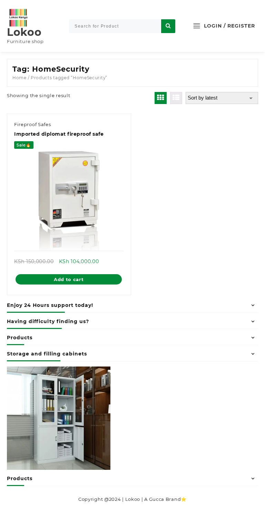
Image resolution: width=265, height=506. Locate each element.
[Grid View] (161, 98)
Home (19, 77)
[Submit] (168, 26)
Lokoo (24, 32)
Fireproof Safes (32, 124)
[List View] (176, 98)
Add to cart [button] (69, 279)
